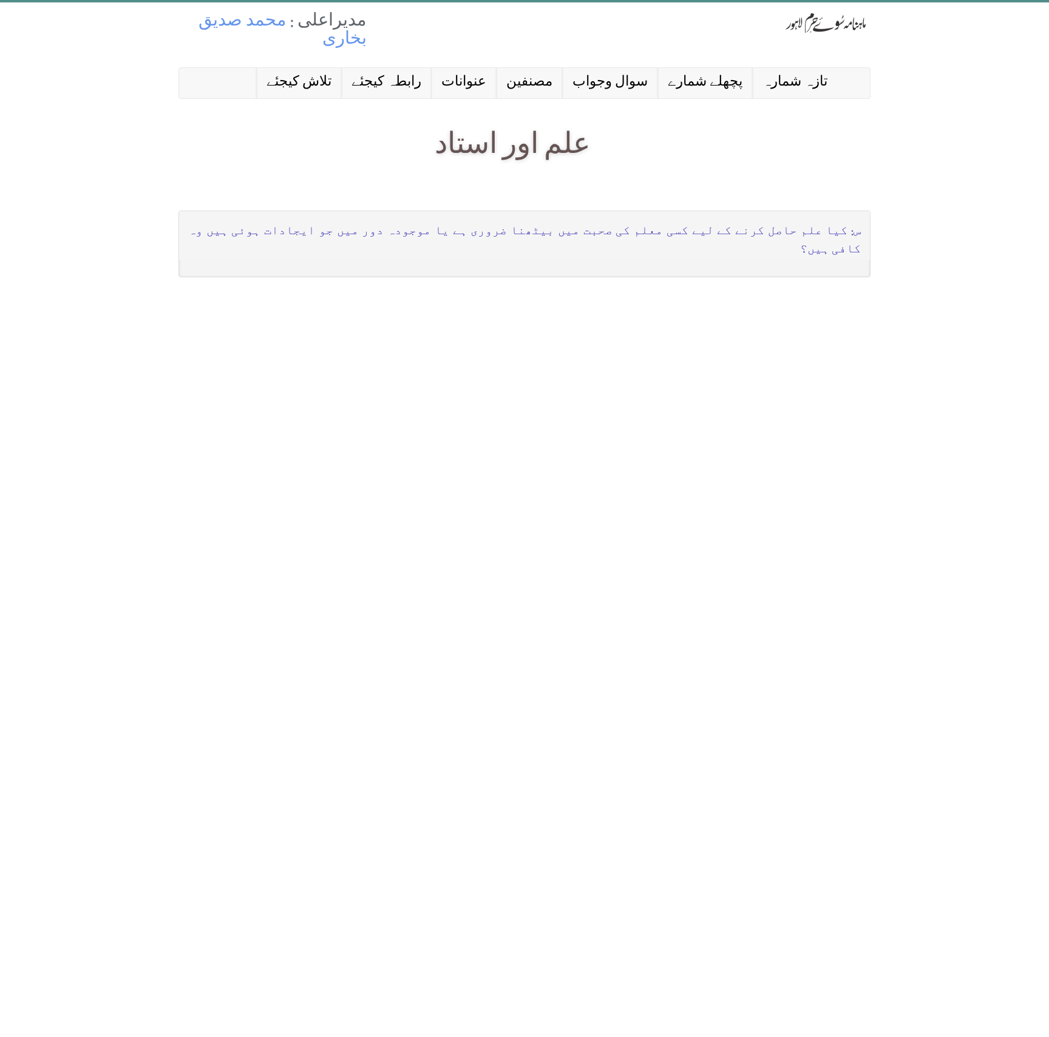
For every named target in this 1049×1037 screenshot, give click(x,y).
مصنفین (529, 82)
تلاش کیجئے (298, 82)
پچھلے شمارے (705, 82)
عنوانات (463, 82)
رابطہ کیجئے (386, 82)
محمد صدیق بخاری (283, 31)
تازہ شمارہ (794, 82)
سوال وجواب (610, 82)
